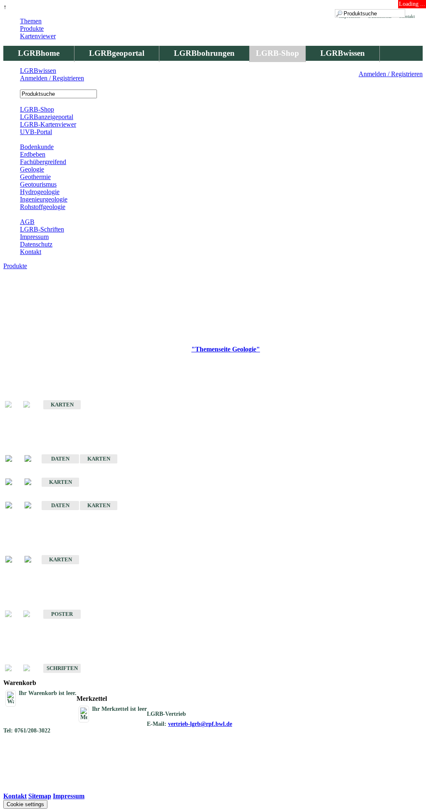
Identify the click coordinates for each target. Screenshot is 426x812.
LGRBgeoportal (116, 53)
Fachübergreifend (43, 161)
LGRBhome (38, 53)
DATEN (60, 459)
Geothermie (35, 176)
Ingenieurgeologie (43, 199)
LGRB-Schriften (42, 229)
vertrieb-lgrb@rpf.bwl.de (200, 724)
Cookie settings (25, 804)
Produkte (32, 28)
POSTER (62, 614)
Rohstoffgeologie (42, 206)
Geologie (32, 169)
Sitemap (39, 796)
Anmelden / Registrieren (391, 73)
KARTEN (62, 404)
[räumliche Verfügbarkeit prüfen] (32, 459)
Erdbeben (32, 154)
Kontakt (30, 251)
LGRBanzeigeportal (46, 116)
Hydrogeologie (39, 191)
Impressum (34, 236)
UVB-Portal (36, 131)
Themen (31, 21)
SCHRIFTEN (62, 668)
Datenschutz (36, 244)
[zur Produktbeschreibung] (12, 459)
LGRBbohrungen (204, 53)
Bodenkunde (37, 146)
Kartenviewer (38, 36)
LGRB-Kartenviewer (48, 124)
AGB (27, 221)
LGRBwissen (342, 53)
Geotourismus (38, 184)
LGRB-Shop (277, 53)
